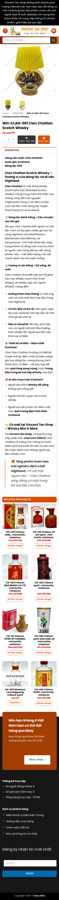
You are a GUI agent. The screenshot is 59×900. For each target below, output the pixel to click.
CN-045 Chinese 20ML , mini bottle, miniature (15, 535)
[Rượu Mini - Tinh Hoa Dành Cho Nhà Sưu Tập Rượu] (29, 31)
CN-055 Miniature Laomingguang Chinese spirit (15, 692)
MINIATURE (17, 113)
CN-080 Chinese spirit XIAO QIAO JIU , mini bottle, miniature (44, 640)
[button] (5, 30)
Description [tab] (12, 150)
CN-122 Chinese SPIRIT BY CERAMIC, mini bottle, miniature (15, 640)
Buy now (44, 141)
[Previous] (7, 71)
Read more (15, 703)
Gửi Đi (29, 873)
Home (5, 113)
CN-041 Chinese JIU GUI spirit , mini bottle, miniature (44, 535)
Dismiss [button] (47, 22)
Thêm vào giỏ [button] (16, 546)
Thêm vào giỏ (27, 141)
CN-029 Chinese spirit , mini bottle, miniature (44, 585)
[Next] (51, 71)
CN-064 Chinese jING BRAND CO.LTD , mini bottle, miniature (15, 587)
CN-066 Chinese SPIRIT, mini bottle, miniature (43, 692)
